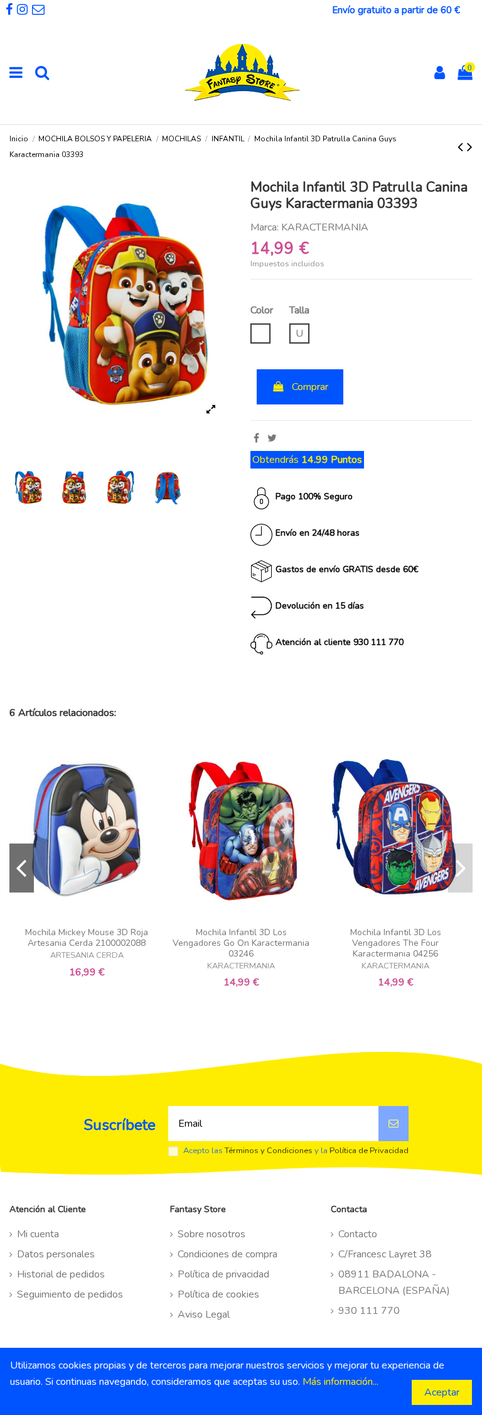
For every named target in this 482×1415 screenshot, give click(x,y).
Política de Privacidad (369, 1150)
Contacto (357, 1234)
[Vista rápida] (87, 916)
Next (460, 867)
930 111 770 (369, 1311)
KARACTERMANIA (324, 227)
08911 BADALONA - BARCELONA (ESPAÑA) (394, 1282)
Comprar (310, 387)
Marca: (264, 227)
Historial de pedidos (61, 1274)
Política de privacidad (223, 1274)
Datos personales (56, 1254)
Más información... (340, 1382)
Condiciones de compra (227, 1254)
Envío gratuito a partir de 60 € (396, 10)
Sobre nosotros (211, 1234)
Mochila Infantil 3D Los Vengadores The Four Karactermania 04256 (395, 943)
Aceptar (441, 1392)
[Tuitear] (272, 438)
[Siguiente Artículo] (470, 147)
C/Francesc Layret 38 (385, 1254)
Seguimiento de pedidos (70, 1294)
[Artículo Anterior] (462, 147)
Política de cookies (218, 1294)
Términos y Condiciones (269, 1150)
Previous (21, 867)
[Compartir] (256, 438)
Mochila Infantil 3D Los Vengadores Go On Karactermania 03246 (241, 943)
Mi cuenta (38, 1234)
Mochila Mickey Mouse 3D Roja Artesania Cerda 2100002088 (86, 937)
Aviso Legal (204, 1314)
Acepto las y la (296, 1151)
